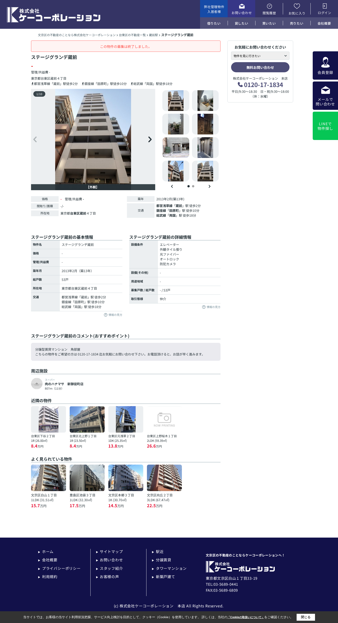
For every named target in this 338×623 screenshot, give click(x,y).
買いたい (269, 23)
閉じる (306, 617)
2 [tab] (193, 186)
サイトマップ (109, 551)
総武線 (161, 215)
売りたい (297, 23)
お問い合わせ (242, 12)
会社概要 (324, 23)
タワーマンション (169, 568)
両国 (172, 215)
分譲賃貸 (161, 559)
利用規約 (47, 576)
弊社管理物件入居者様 (214, 9)
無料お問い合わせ (260, 67)
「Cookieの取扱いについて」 (245, 617)
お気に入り (297, 13)
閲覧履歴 (269, 13)
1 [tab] (188, 186)
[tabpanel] (191, 136)
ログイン (324, 12)
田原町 (174, 210)
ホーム (46, 551)
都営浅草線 (164, 205)
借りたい (214, 23)
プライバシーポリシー (59, 568)
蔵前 (53, 78)
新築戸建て (163, 576)
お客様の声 (107, 576)
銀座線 (161, 210)
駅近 (157, 551)
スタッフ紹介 (109, 568)
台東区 (45, 78)
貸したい (241, 23)
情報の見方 (115, 315)
